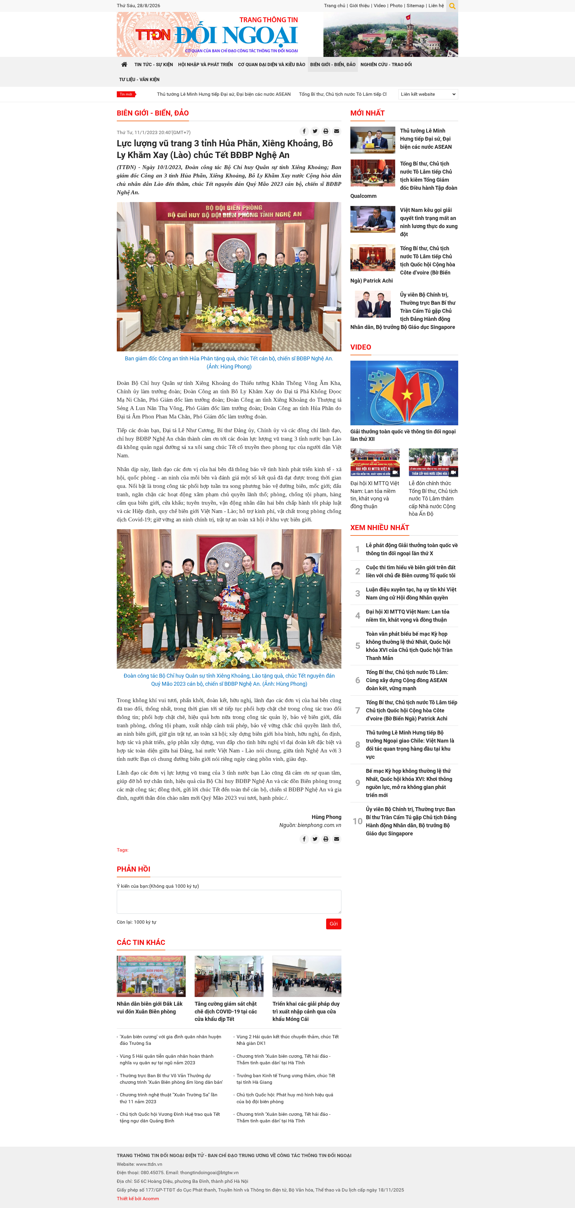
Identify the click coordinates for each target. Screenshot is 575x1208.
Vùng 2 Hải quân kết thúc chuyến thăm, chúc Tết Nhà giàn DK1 (288, 1040)
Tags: (122, 850)
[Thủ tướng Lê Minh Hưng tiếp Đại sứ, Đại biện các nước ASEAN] (372, 140)
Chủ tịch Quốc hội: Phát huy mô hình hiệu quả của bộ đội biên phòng (285, 1098)
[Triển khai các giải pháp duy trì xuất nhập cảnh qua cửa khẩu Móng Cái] (307, 976)
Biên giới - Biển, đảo (153, 113)
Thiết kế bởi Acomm (138, 1198)
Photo (396, 5)
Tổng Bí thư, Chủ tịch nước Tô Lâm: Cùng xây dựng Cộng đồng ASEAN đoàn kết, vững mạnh (407, 680)
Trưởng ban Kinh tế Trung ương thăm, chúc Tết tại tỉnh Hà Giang (286, 1079)
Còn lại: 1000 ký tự (136, 922)
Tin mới (126, 94)
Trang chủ (334, 5)
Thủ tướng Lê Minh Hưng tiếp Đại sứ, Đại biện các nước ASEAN (171, 94)
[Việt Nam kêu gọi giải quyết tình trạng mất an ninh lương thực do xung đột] (372, 219)
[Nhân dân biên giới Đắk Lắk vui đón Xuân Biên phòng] (151, 976)
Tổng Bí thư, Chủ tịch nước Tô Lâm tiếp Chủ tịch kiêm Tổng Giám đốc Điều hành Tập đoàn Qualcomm (354, 94)
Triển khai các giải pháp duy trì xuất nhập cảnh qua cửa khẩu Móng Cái (306, 1011)
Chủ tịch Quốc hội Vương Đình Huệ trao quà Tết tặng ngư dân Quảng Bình (170, 1117)
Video (380, 5)
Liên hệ (436, 5)
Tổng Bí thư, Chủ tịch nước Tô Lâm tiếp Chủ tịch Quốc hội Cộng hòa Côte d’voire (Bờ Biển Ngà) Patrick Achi (402, 264)
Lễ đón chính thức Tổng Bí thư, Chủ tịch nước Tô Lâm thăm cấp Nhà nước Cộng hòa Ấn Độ (433, 498)
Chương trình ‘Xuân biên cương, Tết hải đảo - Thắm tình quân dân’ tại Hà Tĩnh (283, 1059)
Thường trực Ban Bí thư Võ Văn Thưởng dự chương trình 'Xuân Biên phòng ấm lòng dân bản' (171, 1079)
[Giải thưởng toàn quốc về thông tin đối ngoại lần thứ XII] (404, 393)
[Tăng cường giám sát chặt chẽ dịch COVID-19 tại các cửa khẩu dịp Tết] (229, 976)
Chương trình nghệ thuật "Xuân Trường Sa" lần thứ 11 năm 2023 (168, 1098)
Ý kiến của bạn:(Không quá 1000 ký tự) (158, 886)
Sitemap (415, 5)
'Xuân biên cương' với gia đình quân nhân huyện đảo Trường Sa (170, 1040)
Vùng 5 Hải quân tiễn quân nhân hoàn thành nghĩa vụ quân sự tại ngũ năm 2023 (167, 1059)
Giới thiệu (359, 5)
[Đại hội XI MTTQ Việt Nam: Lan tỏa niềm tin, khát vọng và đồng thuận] (375, 462)
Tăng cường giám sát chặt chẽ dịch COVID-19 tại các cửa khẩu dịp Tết (226, 1011)
